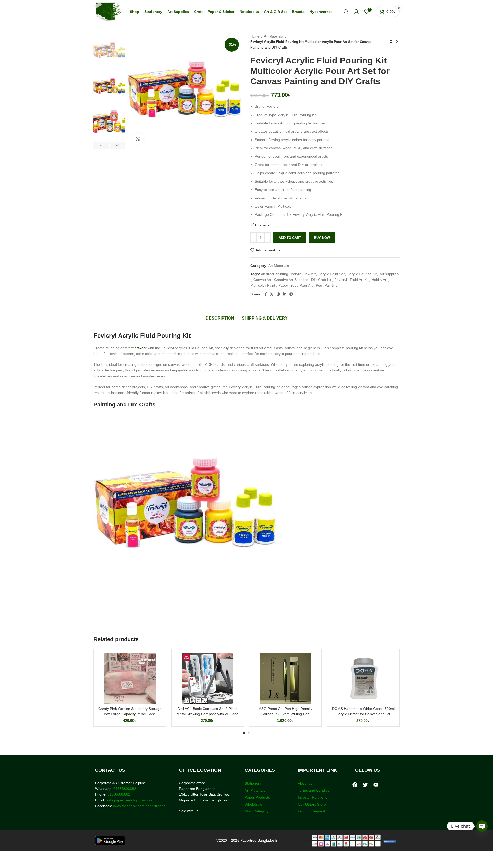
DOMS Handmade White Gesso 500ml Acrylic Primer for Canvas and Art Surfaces (363, 714)
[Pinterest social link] (278, 294)
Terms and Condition (314, 790)
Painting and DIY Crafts (124, 404)
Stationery (253, 783)
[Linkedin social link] (285, 294)
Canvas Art (262, 280)
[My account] (356, 11)
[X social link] (271, 294)
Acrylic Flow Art (303, 274)
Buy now (322, 238)
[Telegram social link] (291, 294)
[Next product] (397, 41)
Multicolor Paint (262, 285)
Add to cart (290, 238)
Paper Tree (287, 285)
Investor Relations (312, 797)
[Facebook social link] (265, 294)
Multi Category (256, 811)
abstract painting (274, 274)
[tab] (220, 315)
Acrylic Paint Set (331, 274)
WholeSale (253, 804)
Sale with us (188, 811)
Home (255, 36)
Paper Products (257, 797)
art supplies (389, 274)
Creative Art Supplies (291, 280)
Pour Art (306, 285)
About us (305, 783)
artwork (141, 348)
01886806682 (124, 789)
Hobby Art (379, 280)
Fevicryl (340, 280)
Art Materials (274, 36)
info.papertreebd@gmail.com (130, 800)
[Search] (346, 11)
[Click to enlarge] (137, 139)
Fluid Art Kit (359, 280)
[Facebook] (354, 784)
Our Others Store (312, 804)
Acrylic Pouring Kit (362, 274)
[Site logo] (107, 11)
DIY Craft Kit (321, 280)
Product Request (311, 811)
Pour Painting (327, 285)
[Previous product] (386, 41)
